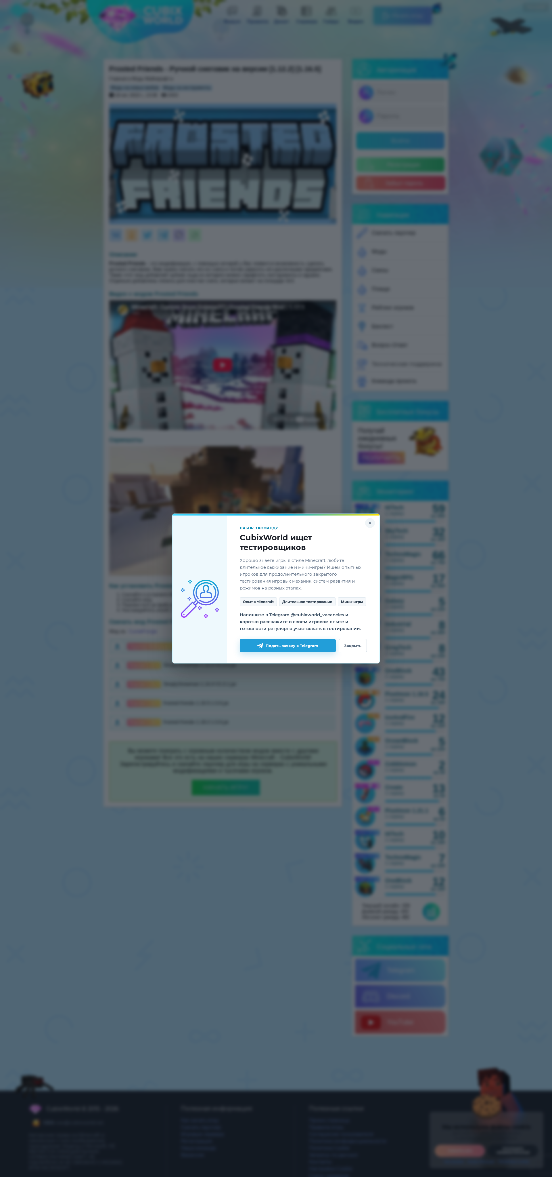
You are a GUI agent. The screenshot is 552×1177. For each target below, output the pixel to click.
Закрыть (352, 645)
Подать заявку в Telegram (292, 645)
